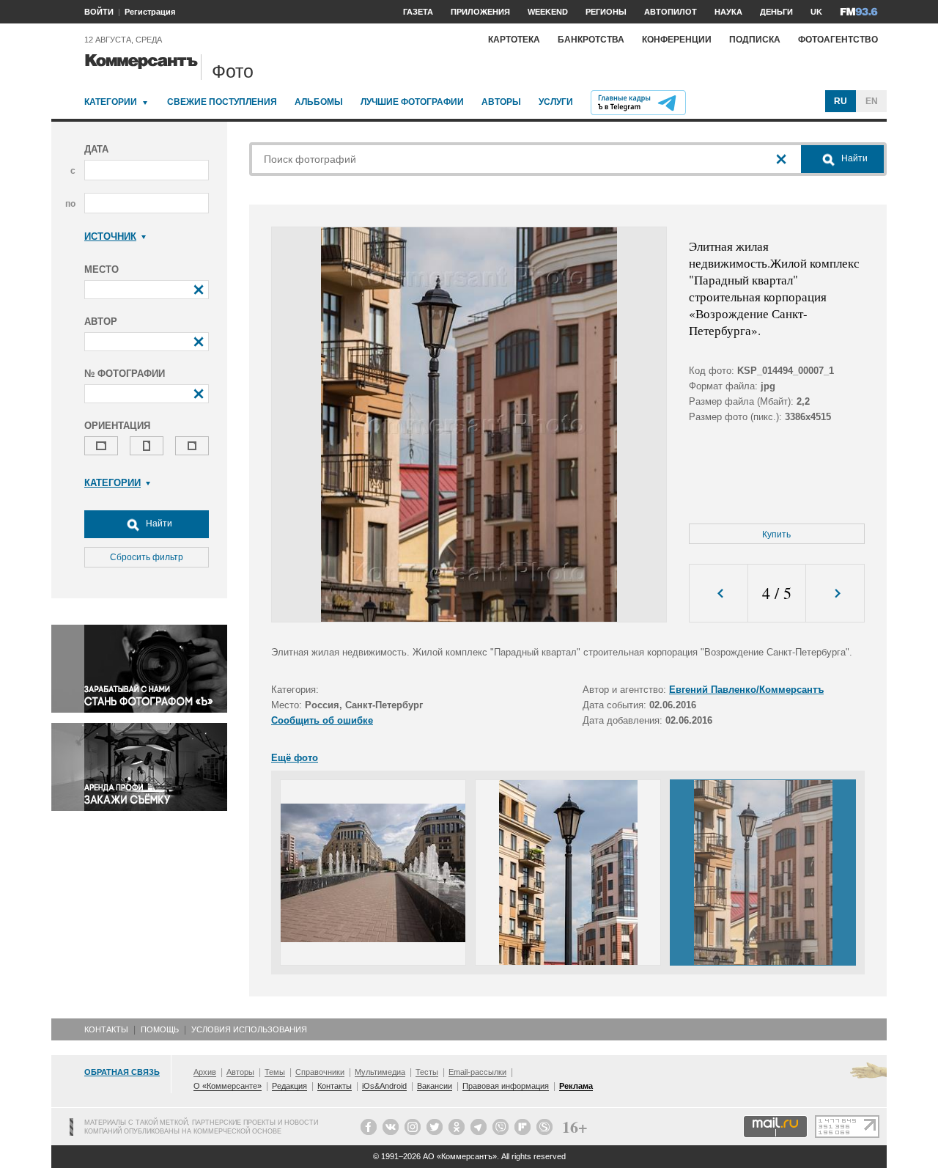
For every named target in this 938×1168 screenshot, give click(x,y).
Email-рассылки (477, 1072)
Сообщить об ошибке (322, 720)
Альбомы (319, 102)
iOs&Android (384, 1085)
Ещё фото (294, 757)
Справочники (319, 1072)
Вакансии (434, 1085)
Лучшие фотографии (412, 102)
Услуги (556, 102)
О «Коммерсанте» (227, 1085)
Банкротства (591, 39)
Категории (110, 102)
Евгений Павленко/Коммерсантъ (746, 689)
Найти (158, 523)
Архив (204, 1072)
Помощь (160, 1029)
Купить (776, 534)
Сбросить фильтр (146, 557)
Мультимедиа (380, 1072)
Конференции (677, 39)
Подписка (754, 39)
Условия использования (249, 1029)
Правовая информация (505, 1085)
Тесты (427, 1072)
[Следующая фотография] (835, 593)
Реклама (576, 1085)
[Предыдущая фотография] (718, 593)
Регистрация (150, 11)
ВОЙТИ (99, 11)
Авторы (501, 102)
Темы (275, 1072)
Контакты (106, 1029)
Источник (110, 236)
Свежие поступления (222, 102)
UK (816, 11)
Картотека (514, 39)
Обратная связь (122, 1072)
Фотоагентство (838, 39)
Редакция (289, 1085)
